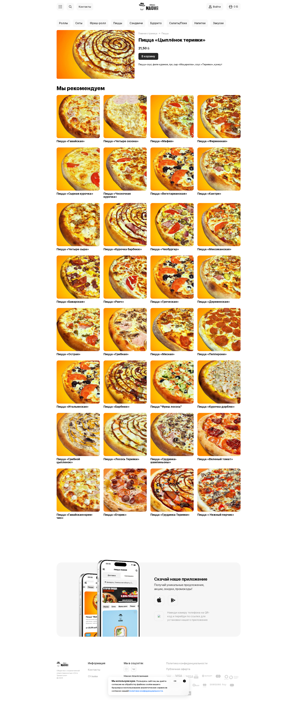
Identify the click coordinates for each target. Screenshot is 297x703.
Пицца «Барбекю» (117, 406)
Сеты (78, 23)
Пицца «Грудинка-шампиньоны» (163, 461)
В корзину (148, 56)
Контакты (94, 669)
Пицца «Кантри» (209, 193)
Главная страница (147, 33)
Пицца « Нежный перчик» (215, 514)
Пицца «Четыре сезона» (121, 141)
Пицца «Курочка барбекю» (123, 249)
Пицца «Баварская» (71, 301)
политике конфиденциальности (146, 691)
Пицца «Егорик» (115, 514)
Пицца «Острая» (68, 354)
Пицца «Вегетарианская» (168, 193)
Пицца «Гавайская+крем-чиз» (75, 516)
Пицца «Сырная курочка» (75, 193)
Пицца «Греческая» (164, 301)
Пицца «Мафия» (162, 141)
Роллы (63, 23)
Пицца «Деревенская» (213, 301)
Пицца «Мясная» (162, 354)
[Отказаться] (184, 681)
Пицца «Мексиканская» (214, 249)
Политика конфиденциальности (187, 663)
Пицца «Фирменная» (212, 141)
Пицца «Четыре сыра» (73, 249)
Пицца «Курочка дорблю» (216, 406)
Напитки (199, 23)
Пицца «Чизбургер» (164, 249)
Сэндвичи (136, 23)
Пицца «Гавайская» (71, 141)
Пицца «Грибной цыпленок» (68, 461)
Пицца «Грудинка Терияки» (170, 514)
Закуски (218, 23)
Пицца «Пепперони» (212, 354)
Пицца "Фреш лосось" (166, 406)
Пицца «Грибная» (116, 354)
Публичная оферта (178, 669)
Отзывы (93, 676)
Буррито (156, 23)
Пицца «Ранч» (114, 301)
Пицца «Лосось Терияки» (121, 459)
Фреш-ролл (98, 23)
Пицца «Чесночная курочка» (117, 195)
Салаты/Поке (178, 23)
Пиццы (117, 23)
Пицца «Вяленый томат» (215, 459)
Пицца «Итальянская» (73, 406)
